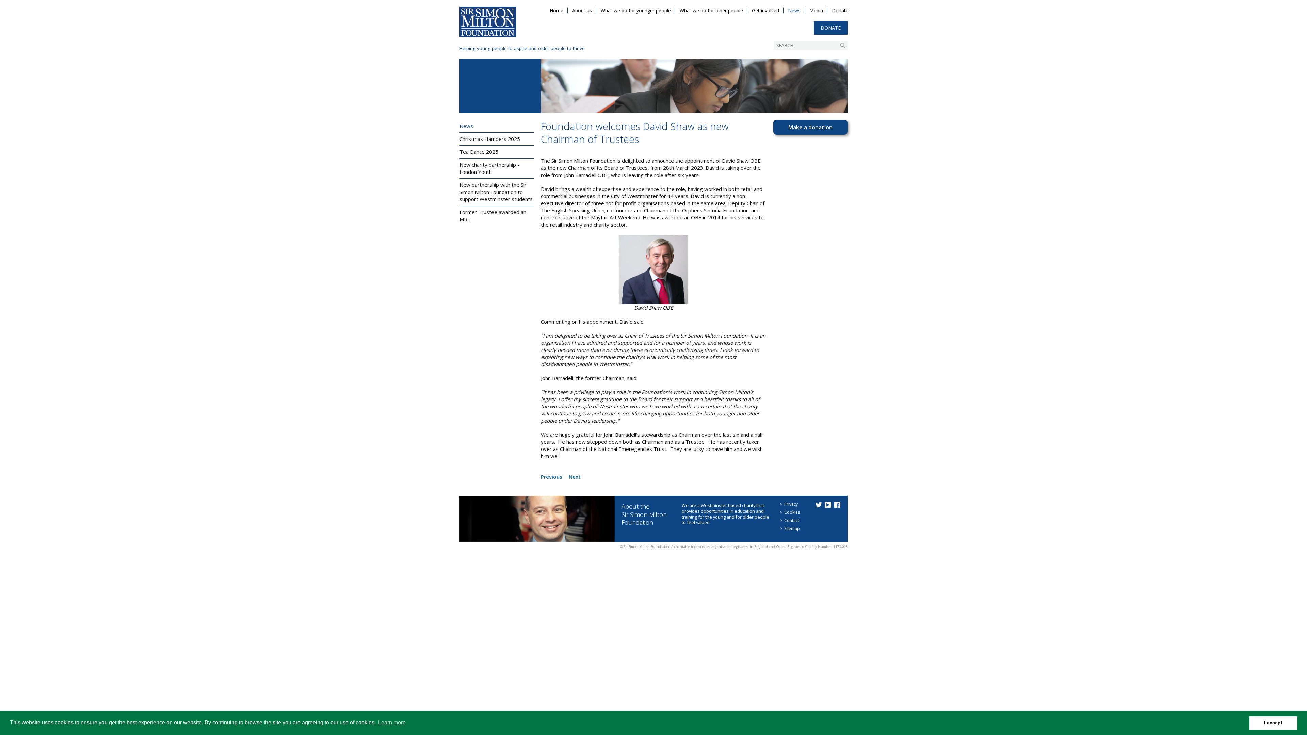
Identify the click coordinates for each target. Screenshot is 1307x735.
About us (582, 10)
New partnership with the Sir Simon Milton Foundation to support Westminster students (496, 191)
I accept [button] (1273, 722)
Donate (840, 10)
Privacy (791, 504)
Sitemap (792, 529)
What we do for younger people (636, 10)
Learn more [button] (392, 722)
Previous (551, 476)
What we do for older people (711, 10)
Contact (791, 520)
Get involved (765, 10)
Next (575, 476)
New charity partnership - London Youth (489, 168)
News (794, 10)
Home (556, 10)
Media (816, 10)
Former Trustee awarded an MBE (492, 216)
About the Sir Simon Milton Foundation (644, 514)
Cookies (792, 512)
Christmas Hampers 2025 (489, 138)
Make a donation (810, 127)
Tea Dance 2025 (478, 151)
